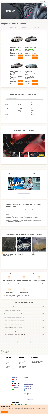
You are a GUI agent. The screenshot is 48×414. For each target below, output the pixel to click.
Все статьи (24, 264)
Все (20, 359)
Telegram (16, 381)
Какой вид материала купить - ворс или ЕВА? (14, 334)
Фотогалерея (8, 363)
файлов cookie (8, 407)
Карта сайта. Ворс (22, 366)
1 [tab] (20, 191)
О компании (8, 364)
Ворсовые (21, 57)
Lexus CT (6, 104)
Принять (4, 412)
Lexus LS (19, 110)
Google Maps (16, 387)
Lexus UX (33, 114)
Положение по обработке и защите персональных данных (11, 369)
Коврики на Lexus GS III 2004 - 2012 (30, 45)
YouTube (15, 379)
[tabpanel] (24, 183)
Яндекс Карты (16, 385)
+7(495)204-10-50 (18, 221)
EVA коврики (21, 362)
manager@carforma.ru (28, 384)
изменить (18, 51)
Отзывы (7, 362)
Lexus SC (32, 110)
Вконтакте (16, 377)
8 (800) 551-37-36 (27, 378)
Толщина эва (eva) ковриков (10, 338)
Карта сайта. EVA (22, 367)
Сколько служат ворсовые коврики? (12, 310)
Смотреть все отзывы (24, 194)
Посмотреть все (24, 341)
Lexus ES (6, 108)
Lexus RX (33, 105)
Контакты (8, 367)
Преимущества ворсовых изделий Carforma (14, 317)
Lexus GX (6, 114)
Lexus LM (20, 108)
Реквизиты (8, 366)
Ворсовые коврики (22, 361)
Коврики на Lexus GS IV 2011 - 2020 (15, 45)
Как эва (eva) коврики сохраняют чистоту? (14, 320)
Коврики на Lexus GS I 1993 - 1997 (31, 72)
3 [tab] (23, 191)
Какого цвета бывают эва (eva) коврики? (13, 327)
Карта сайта (21, 364)
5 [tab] (26, 191)
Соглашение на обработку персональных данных (10, 371)
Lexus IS (19, 104)
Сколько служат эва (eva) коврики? (12, 306)
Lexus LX (19, 111)
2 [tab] (21, 191)
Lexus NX (20, 115)
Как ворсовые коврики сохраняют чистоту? (14, 324)
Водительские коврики (23, 363)
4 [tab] (24, 191)
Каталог (21, 357)
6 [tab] (27, 191)
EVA (20, 55)
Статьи (7, 361)
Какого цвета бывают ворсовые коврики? (13, 331)
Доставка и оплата (9, 359)
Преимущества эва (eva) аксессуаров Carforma (15, 313)
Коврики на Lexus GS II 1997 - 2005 (15, 72)
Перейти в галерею (24, 160)
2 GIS (15, 389)
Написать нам (28, 386)
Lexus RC (32, 104)
